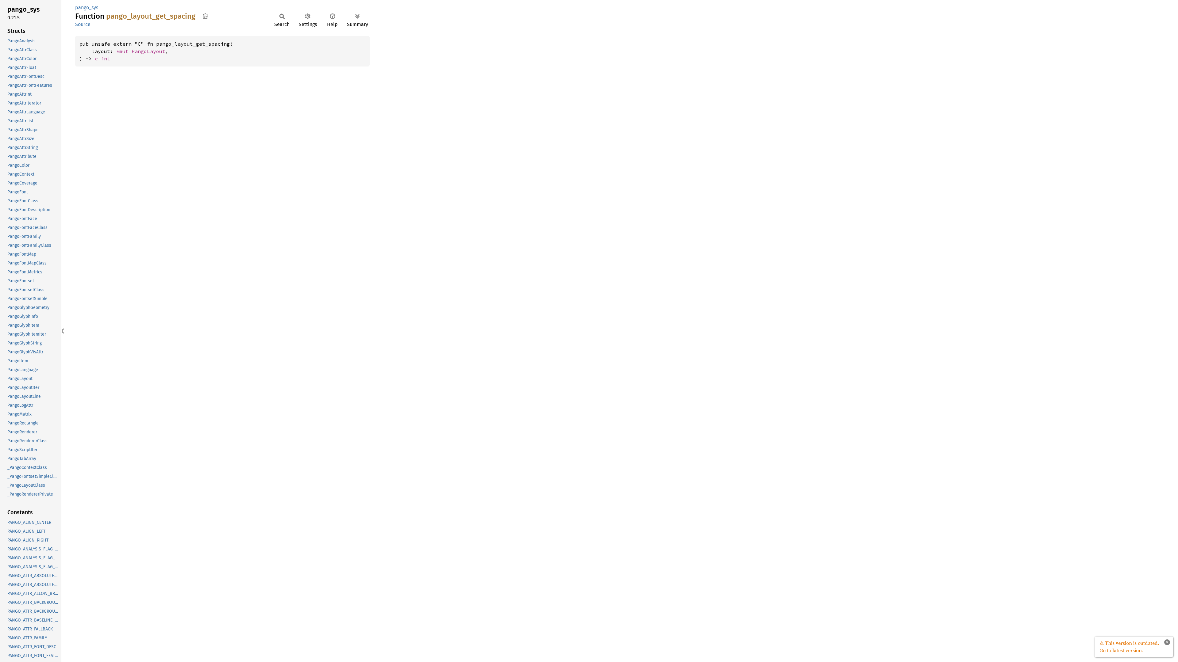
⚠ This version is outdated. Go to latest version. (1129, 647)
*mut (124, 51)
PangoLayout (148, 51)
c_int (102, 58)
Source (82, 24)
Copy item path (205, 16)
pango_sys (86, 7)
